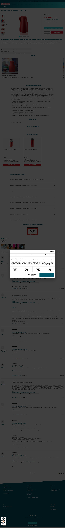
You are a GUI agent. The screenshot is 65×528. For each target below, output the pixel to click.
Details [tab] (32, 254)
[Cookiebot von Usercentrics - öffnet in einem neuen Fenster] (49, 251)
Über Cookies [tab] (47, 254)
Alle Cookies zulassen (47, 275)
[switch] (26, 270)
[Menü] (5, 517)
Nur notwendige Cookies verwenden (32, 275)
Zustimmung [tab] (17, 254)
